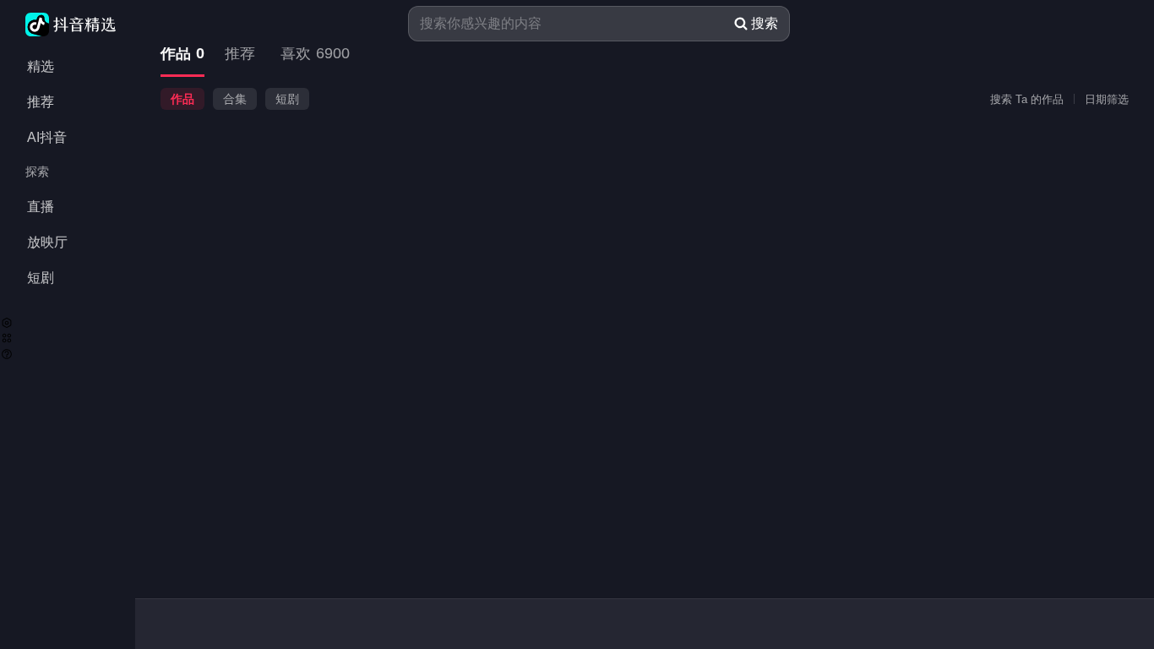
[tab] (182, 54)
